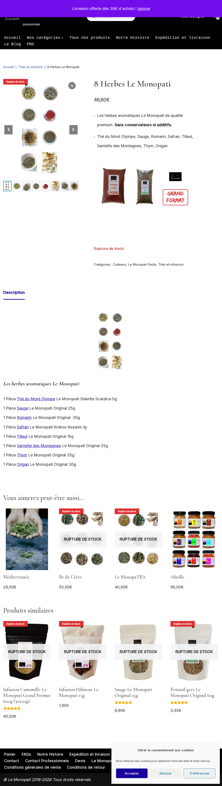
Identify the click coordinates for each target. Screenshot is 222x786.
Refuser (166, 773)
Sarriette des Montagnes (39, 445)
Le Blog (12, 44)
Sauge (22, 408)
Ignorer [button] (143, 8)
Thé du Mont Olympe (36, 399)
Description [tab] (14, 292)
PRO (30, 44)
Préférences (199, 773)
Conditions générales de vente (32, 767)
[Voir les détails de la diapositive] (145, 189)
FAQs (26, 754)
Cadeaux (119, 264)
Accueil (12, 38)
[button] (62, 38)
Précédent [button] (99, 188)
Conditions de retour (86, 767)
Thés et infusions (30, 67)
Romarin (24, 417)
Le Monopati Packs (142, 264)
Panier (10, 754)
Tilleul (22, 436)
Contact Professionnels (47, 760)
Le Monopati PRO (107, 760)
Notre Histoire (132, 38)
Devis (80, 760)
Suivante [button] (192, 188)
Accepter (132, 773)
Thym (22, 455)
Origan (23, 464)
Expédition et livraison (182, 38)
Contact (11, 760)
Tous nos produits (89, 38)
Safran (23, 427)
